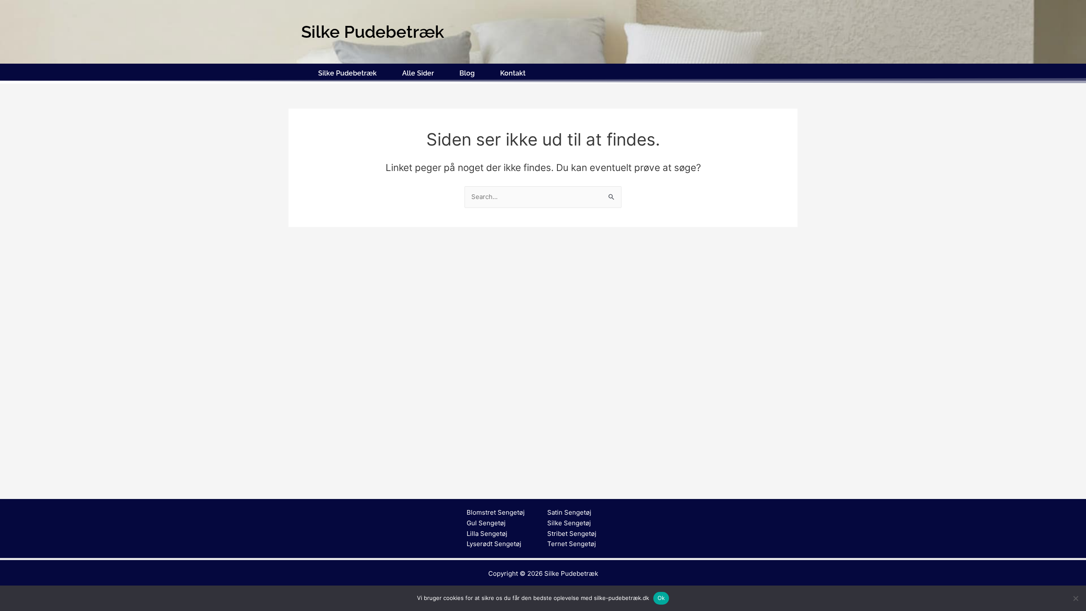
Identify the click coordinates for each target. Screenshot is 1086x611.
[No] (1075, 598)
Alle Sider (418, 73)
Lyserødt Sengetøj (494, 544)
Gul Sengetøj (486, 523)
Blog (467, 73)
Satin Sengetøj (569, 512)
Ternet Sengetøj (571, 544)
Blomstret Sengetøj (496, 512)
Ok (661, 597)
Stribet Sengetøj (571, 534)
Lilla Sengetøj (487, 534)
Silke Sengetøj (569, 523)
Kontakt (513, 73)
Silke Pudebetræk (347, 73)
